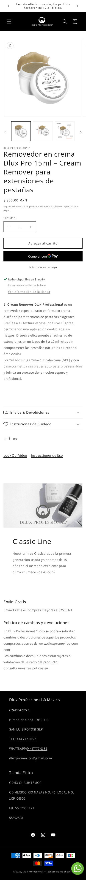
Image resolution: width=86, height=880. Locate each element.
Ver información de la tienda (29, 292)
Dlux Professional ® (34, 871)
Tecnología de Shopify (59, 871)
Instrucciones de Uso (47, 455)
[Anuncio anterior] (8, 6)
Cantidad (9, 218)
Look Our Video (15, 455)
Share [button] (13, 438)
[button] (9, 21)
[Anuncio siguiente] (77, 6)
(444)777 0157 (37, 748)
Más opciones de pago (43, 267)
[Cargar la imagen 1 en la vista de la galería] (21, 131)
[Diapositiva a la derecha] (81, 132)
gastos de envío (37, 206)
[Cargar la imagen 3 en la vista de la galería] (65, 131)
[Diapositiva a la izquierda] (5, 132)
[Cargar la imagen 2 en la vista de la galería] (43, 131)
